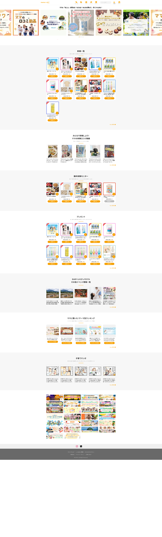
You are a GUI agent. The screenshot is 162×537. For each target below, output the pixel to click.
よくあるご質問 (79, 452)
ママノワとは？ (71, 452)
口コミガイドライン (89, 452)
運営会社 (72, 454)
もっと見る (112, 124)
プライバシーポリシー (80, 454)
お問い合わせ (88, 454)
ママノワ (76, 457)
